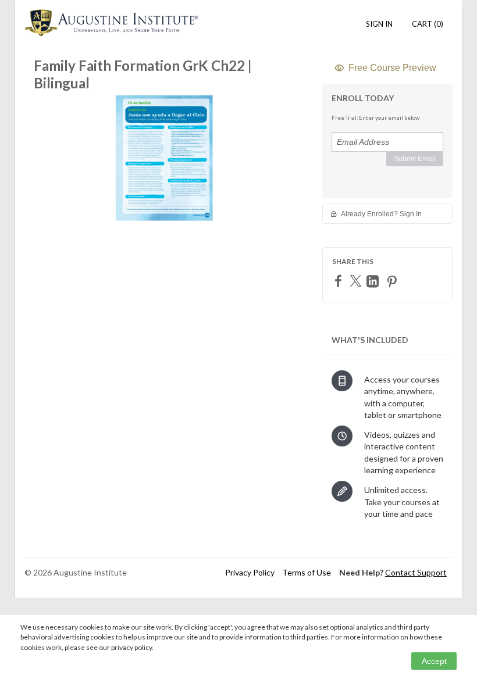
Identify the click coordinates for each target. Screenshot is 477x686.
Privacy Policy (250, 572)
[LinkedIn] (374, 281)
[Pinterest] (393, 281)
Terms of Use (306, 572)
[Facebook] (339, 280)
